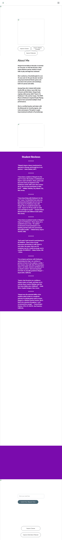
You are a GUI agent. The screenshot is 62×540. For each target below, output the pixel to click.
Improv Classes (24, 48)
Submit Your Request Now (28, 502)
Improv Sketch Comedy (38, 48)
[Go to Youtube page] (34, 487)
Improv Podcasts (31, 53)
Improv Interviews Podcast (30, 535)
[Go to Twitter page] (28, 487)
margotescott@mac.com (31, 490)
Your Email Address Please (25, 493)
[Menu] (58, 3)
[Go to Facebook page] (26, 487)
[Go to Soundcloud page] (30, 487)
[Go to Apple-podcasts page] (32, 487)
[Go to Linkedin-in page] (36, 487)
